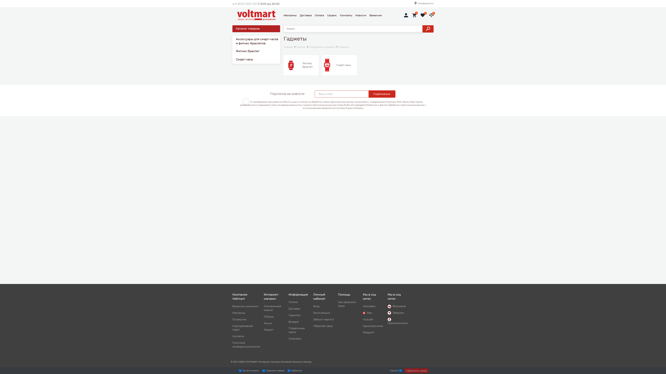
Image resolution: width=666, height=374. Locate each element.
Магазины (290, 15)
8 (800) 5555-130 (246, 4)
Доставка (306, 15)
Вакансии (375, 15)
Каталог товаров (248, 28)
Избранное (297, 370)
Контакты (346, 15)
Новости (360, 15)
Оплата (319, 15)
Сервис (332, 15)
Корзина (394, 370)
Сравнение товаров (275, 370)
